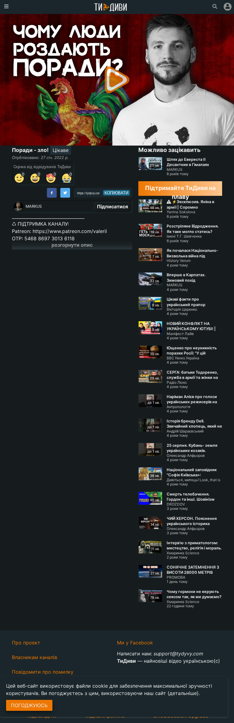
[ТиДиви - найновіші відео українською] (110, 8)
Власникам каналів (34, 657)
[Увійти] (228, 7)
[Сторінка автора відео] (18, 206)
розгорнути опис (72, 245)
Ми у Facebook (135, 643)
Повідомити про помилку (42, 672)
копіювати (116, 193)
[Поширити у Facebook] (52, 193)
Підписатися (112, 206)
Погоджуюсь (29, 705)
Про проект (26, 643)
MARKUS (34, 206)
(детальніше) (183, 693)
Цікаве (61, 150)
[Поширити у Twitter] (65, 193)
